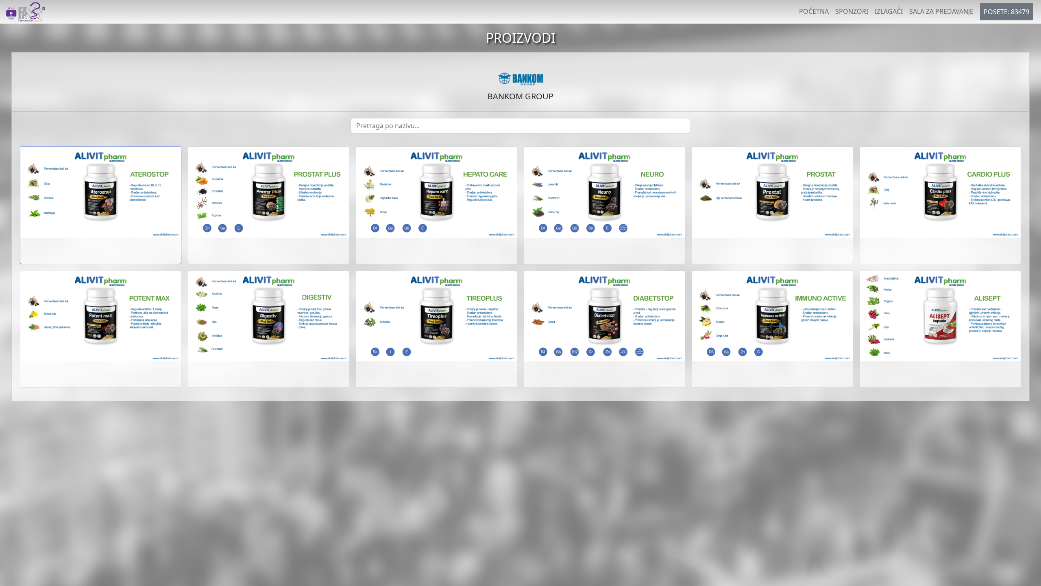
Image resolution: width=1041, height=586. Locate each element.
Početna (814, 11)
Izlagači (889, 11)
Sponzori (851, 11)
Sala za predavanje (941, 11)
